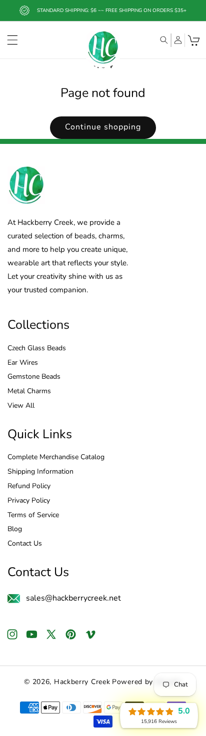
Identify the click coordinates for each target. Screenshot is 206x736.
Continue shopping (103, 126)
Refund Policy (29, 486)
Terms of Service (33, 515)
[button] (12, 39)
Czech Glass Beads (37, 348)
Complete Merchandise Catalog (56, 457)
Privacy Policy (29, 501)
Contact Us (25, 544)
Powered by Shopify (147, 682)
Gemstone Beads (34, 377)
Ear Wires (23, 363)
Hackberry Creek (82, 682)
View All (21, 406)
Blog (15, 529)
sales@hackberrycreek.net (73, 598)
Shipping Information (41, 472)
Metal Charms (29, 391)
